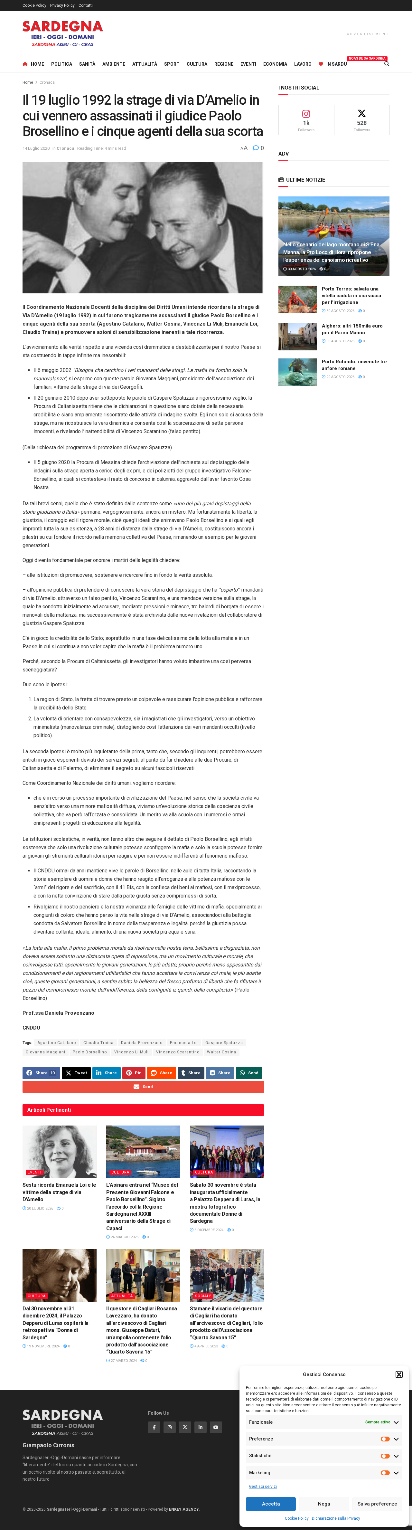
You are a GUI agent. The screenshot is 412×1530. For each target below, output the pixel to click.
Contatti (86, 5)
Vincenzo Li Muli (131, 1052)
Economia (275, 64)
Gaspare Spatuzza (224, 1043)
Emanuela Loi (184, 1043)
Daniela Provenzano (142, 1043)
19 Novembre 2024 (43, 1346)
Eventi (248, 64)
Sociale (203, 1296)
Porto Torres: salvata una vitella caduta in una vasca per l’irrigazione (351, 295)
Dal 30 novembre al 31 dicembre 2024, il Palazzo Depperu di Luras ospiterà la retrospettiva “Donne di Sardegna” (56, 1323)
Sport (172, 64)
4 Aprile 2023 (205, 1346)
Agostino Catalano (56, 1043)
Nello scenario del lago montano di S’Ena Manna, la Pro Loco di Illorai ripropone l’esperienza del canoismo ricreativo (331, 252)
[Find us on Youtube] (216, 1427)
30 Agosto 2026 (301, 269)
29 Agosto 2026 (339, 377)
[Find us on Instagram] (170, 1427)
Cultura (197, 64)
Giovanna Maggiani (45, 1052)
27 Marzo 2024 (123, 1361)
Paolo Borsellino (90, 1052)
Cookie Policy (297, 1518)
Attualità (144, 64)
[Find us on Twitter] (185, 1427)
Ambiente (113, 64)
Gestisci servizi (263, 1486)
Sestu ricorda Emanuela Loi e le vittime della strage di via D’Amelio (59, 1192)
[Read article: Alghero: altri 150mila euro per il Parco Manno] (297, 336)
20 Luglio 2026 (39, 1208)
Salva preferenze (377, 1504)
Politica (61, 64)
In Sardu (336, 63)
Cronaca (47, 82)
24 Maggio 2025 (124, 1237)
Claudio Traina (98, 1043)
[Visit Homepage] (63, 33)
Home (37, 64)
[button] (399, 1374)
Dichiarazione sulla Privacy (336, 1518)
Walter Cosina (221, 1052)
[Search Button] (386, 64)
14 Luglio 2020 (36, 148)
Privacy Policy (62, 5)
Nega (324, 1504)
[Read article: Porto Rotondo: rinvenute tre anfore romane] (297, 372)
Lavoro (303, 64)
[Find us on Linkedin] (200, 1427)
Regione (223, 64)
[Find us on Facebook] (154, 1427)
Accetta (271, 1504)
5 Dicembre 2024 (208, 1230)
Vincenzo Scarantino (178, 1052)
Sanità (87, 64)
